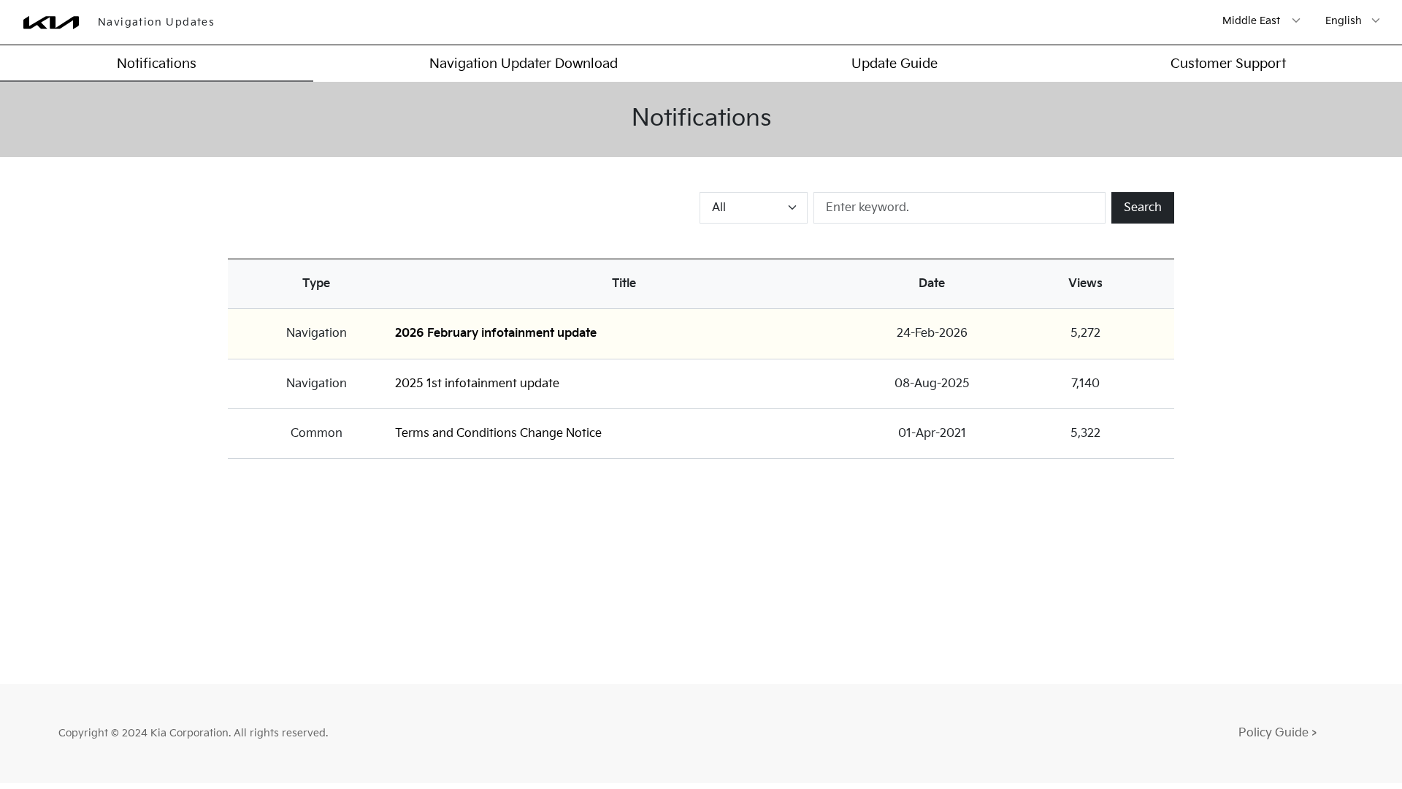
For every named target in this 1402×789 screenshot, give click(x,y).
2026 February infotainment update (496, 333)
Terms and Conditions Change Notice (498, 434)
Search (1143, 208)
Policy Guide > (1277, 733)
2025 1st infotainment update (477, 384)
